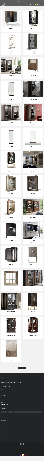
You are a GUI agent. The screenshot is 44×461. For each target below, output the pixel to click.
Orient (11, 359)
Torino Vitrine (11, 75)
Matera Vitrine (32, 288)
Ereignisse (11, 412)
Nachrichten (17, 412)
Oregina (11, 99)
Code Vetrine (33, 75)
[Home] (22, 444)
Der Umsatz (4, 412)
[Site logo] (3, 4)
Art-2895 (11, 52)
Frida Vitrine (33, 122)
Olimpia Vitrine (11, 122)
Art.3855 (33, 52)
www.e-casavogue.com (8, 432)
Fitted (32, 170)
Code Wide (11, 28)
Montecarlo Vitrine (11, 311)
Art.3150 (11, 217)
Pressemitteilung (32, 412)
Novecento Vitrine (33, 99)
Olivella (11, 146)
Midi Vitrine (33, 217)
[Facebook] (2, 424)
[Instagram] (42, 1)
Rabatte (39, 412)
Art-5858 (11, 170)
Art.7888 (11, 264)
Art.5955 (33, 311)
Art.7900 (33, 241)
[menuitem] (19, 455)
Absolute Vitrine (11, 335)
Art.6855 (33, 193)
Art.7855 (11, 241)
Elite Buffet (33, 264)
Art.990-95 (11, 193)
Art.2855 (33, 28)
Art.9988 (11, 288)
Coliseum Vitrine (33, 335)
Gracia (32, 146)
